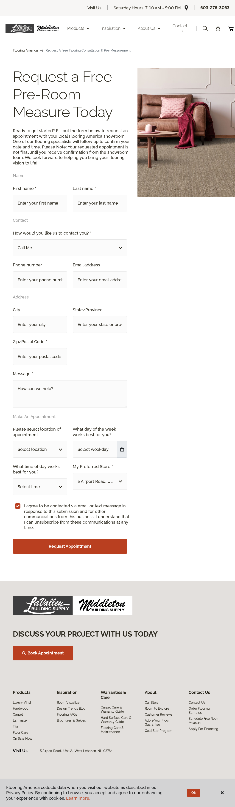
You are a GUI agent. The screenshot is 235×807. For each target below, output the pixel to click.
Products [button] (75, 28)
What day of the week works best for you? (94, 432)
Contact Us (180, 28)
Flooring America (25, 50)
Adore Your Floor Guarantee (157, 722)
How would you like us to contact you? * (52, 233)
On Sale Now (22, 738)
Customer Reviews (159, 714)
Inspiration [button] (110, 28)
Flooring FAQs (67, 714)
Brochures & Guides (71, 720)
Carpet (18, 714)
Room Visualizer (69, 702)
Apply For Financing (203, 729)
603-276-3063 (214, 7)
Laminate (20, 720)
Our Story (152, 702)
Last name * (84, 188)
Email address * (88, 265)
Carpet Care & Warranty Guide (112, 709)
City (16, 309)
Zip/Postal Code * (30, 341)
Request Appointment (70, 546)
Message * (23, 373)
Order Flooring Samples (199, 710)
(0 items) (231, 28)
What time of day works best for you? (36, 469)
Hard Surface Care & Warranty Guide (116, 720)
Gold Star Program (159, 731)
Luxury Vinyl (22, 702)
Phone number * (29, 265)
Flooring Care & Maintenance (112, 730)
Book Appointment (46, 653)
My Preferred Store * (93, 466)
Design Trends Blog (71, 708)
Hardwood (20, 708)
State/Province (88, 309)
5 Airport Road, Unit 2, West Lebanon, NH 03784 (76, 751)
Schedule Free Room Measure (204, 721)
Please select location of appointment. (37, 432)
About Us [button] (147, 28)
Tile (15, 726)
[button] (205, 28)
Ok (193, 793)
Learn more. (78, 798)
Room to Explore (157, 708)
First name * (24, 188)
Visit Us (94, 7)
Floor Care (20, 732)
